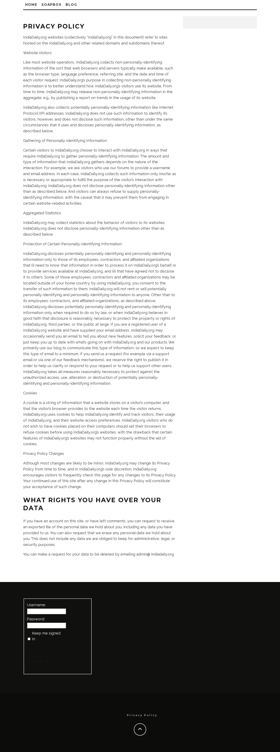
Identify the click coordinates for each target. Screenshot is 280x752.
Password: (36, 619)
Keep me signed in (46, 636)
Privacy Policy (142, 715)
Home (31, 5)
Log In (37, 656)
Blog (71, 5)
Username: (36, 605)
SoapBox (51, 5)
